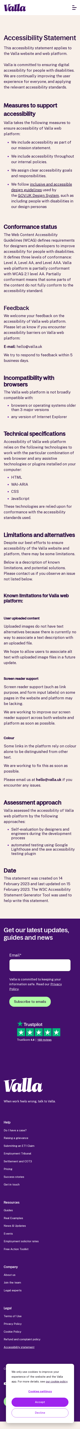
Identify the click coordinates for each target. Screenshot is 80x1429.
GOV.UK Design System (38, 195)
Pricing (8, 1169)
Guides (8, 1210)
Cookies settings (40, 1391)
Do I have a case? (15, 1130)
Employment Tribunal (17, 1153)
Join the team (12, 1282)
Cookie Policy (12, 1331)
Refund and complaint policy (22, 1339)
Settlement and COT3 (18, 1161)
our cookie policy (56, 1381)
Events (8, 1233)
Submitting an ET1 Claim (19, 1145)
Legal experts (13, 1290)
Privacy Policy (13, 1323)
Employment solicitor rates (21, 1241)
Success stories (14, 1176)
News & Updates (15, 1225)
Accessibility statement (19, 1347)
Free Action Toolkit (16, 1249)
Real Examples (13, 1218)
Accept (40, 1402)
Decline (40, 1412)
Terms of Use (13, 1316)
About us (9, 1274)
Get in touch (12, 1184)
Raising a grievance (16, 1138)
